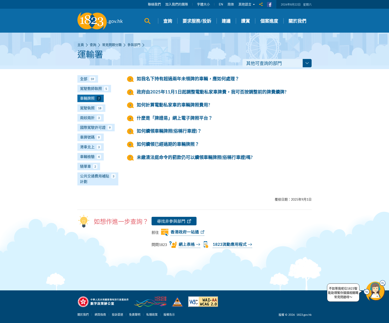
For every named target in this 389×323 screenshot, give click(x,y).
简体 (231, 4)
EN (221, 4)
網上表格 (187, 245)
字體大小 (203, 4)
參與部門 (133, 45)
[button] (375, 290)
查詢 (93, 45)
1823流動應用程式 (230, 245)
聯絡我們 (154, 4)
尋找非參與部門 (171, 221)
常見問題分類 (112, 45)
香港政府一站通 (185, 232)
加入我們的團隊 (176, 4)
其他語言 (245, 4)
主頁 (80, 45)
